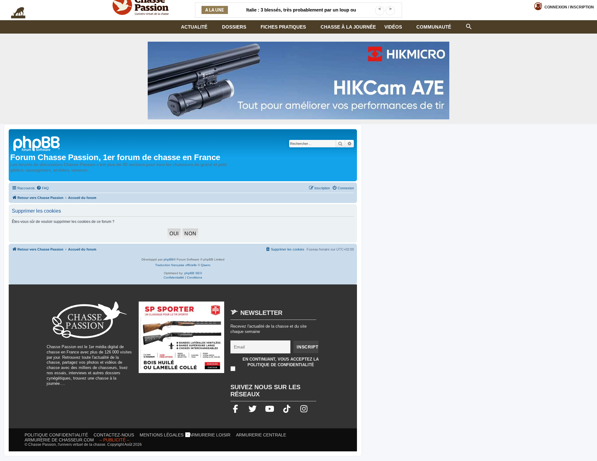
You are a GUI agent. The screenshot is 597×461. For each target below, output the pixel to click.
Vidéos (393, 27)
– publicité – (114, 439)
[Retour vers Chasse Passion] (37, 143)
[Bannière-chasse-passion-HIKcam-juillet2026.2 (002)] (298, 80)
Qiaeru (206, 265)
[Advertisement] (298, 446)
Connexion (569, 7)
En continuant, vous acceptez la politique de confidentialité (281, 362)
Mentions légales (161, 434)
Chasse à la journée (348, 27)
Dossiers (234, 27)
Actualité (194, 27)
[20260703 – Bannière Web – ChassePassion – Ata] (181, 340)
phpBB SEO (193, 273)
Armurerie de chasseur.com (59, 439)
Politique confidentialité (56, 434)
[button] (469, 25)
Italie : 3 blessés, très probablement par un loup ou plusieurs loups (301, 13)
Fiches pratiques (283, 27)
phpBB (169, 259)
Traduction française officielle (176, 265)
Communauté (433, 27)
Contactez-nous (114, 434)
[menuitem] (42, 188)
